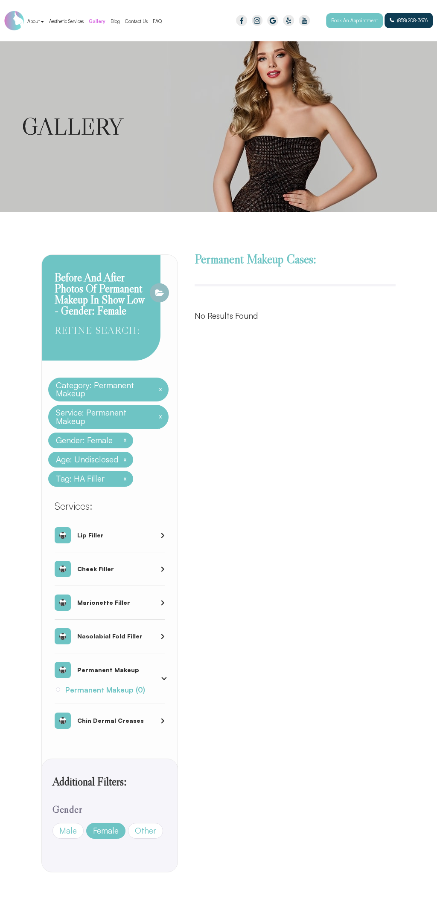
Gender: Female (88, 440)
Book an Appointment (354, 20)
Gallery (97, 21)
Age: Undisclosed (88, 460)
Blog (115, 21)
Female (106, 831)
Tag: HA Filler (88, 479)
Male (68, 831)
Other (145, 831)
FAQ (157, 21)
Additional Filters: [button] (89, 781)
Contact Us (136, 21)
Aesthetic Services (66, 21)
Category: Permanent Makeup (105, 389)
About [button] (33, 21)
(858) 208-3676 (412, 20)
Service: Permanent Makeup (105, 417)
